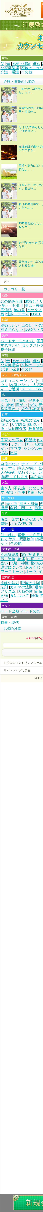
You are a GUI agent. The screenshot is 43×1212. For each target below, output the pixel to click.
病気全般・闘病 (13, 400)
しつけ (15, 444)
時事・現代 (9, 622)
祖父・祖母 (28, 504)
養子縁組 (7, 349)
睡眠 (34, 596)
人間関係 (18, 424)
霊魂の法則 (9, 583)
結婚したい (9, 325)
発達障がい (9, 409)
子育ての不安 (11, 440)
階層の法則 (30, 583)
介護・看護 (9, 72)
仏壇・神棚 (19, 563)
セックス (34, 310)
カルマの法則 (21, 587)
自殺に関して (21, 508)
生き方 (6, 488)
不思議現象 (9, 555)
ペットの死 (30, 611)
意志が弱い (27, 468)
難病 (10, 405)
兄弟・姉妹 (21, 64)
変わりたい (27, 472)
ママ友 (16, 448)
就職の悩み (9, 420)
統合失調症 (30, 409)
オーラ (31, 571)
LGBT (36, 314)
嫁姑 (36, 64)
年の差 (19, 310)
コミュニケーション (17, 381)
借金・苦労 (9, 519)
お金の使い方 (21, 523)
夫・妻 (11, 504)
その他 (26, 72)
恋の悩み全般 (11, 301)
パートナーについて (17, 341)
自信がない (9, 464)
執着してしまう (14, 477)
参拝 (21, 559)
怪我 (33, 405)
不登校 (30, 440)
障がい (21, 405)
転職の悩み (30, 420)
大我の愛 (25, 591)
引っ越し (8, 535)
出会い (27, 325)
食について (19, 596)
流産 (4, 508)
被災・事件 (15, 492)
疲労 (5, 424)
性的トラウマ (17, 314)
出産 (13, 453)
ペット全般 (9, 611)
